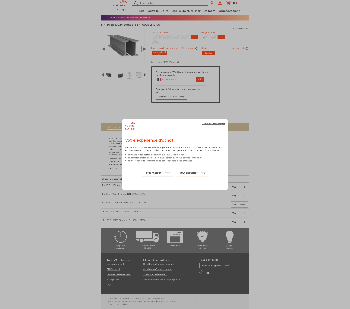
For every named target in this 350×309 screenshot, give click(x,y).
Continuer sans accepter (213, 124)
